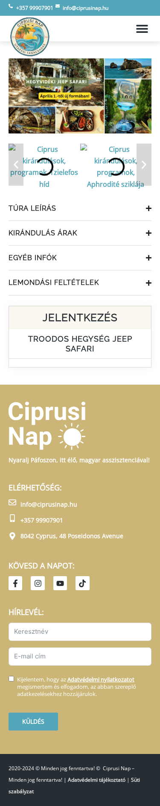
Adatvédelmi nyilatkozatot (100, 679)
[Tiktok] (82, 583)
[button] (141, 28)
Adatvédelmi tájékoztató (96, 779)
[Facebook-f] (15, 583)
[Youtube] (60, 583)
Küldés (33, 721)
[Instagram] (37, 583)
